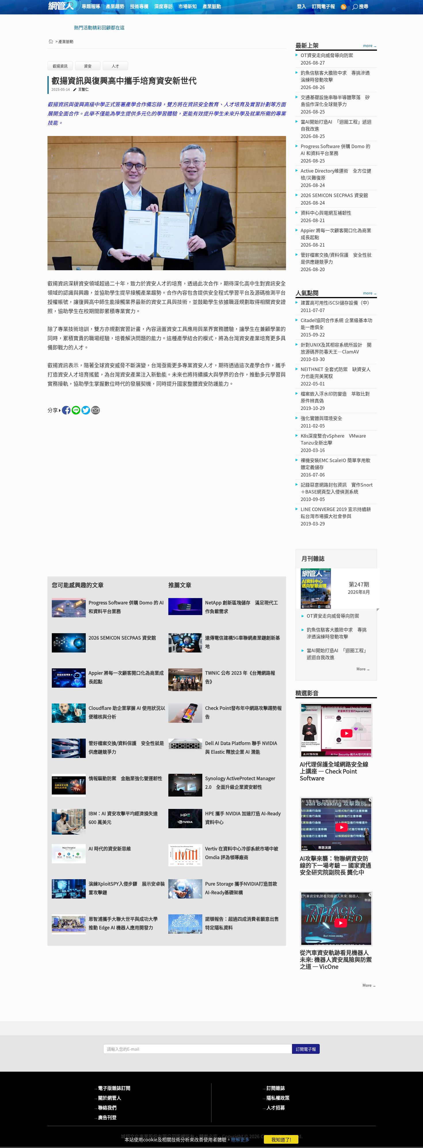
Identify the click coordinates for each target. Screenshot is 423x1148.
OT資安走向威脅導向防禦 (333, 615)
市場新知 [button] (187, 6)
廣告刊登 (105, 1117)
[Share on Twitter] (85, 410)
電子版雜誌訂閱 (112, 1087)
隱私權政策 (275, 1097)
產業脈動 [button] (212, 6)
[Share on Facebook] (66, 410)
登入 (301, 6)
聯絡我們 (105, 1107)
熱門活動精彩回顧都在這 (99, 27)
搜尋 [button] (363, 6)
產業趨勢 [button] (115, 6)
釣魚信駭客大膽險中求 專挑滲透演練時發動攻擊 (337, 633)
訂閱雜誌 (273, 1087)
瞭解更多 (240, 1139)
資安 (88, 66)
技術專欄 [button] (139, 6)
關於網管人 (107, 1097)
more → (370, 45)
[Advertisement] (166, 500)
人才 (115, 66)
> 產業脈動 (64, 41)
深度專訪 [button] (163, 6)
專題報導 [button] (91, 6)
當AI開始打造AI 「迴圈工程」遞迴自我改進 (337, 654)
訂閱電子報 (323, 6)
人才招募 (273, 1107)
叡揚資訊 (60, 66)
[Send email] (95, 410)
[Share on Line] (76, 410)
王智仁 (83, 89)
